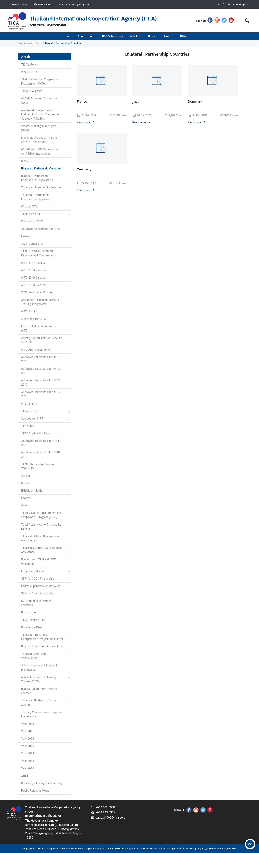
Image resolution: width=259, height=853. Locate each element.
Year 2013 (27, 746)
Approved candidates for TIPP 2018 (40, 443)
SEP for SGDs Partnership (37, 578)
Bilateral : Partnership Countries (63, 43)
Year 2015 (27, 761)
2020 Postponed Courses (37, 292)
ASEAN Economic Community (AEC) (39, 100)
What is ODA (29, 72)
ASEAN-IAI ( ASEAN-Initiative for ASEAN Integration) (39, 151)
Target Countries (31, 91)
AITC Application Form (35, 349)
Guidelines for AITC (33, 319)
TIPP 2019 (28, 426)
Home (68, 36)
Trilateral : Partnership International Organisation (37, 197)
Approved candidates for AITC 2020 (40, 394)
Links (167, 36)
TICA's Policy (29, 64)
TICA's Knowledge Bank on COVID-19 (38, 466)
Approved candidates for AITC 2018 (40, 371)
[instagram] (217, 20)
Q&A (183, 36)
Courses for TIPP (32, 418)
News (151, 36)
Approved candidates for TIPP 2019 (40, 454)
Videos (25, 505)
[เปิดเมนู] (248, 36)
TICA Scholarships (113, 36)
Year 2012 (27, 738)
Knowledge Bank (31, 627)
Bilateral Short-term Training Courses (39, 691)
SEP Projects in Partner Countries (36, 603)
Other (24, 775)
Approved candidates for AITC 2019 (40, 382)
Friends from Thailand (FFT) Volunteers (39, 561)
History (25, 236)
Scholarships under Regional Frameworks (39, 667)
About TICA (85, 36)
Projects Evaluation (33, 571)
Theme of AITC (31, 214)
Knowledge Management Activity (42, 783)
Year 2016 (27, 768)
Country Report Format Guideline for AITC (41, 340)
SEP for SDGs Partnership (37, 593)
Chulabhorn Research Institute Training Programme (40, 302)
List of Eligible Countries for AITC (39, 328)
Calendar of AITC (32, 221)
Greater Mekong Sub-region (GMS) (38, 128)
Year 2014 (27, 753)
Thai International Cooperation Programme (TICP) (40, 81)
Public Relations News (35, 790)
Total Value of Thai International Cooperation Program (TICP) (41, 515)
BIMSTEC (27, 161)
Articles (26, 475)
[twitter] (224, 20)
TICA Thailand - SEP (34, 620)
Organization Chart (32, 243)
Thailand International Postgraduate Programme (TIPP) (42, 637)
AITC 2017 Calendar (34, 262)
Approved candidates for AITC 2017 (40, 359)
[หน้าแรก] (17, 21)
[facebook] (210, 20)
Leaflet (25, 498)
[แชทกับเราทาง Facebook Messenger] (250, 844)
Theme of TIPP (31, 411)
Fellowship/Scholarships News (40, 586)
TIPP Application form (35, 433)
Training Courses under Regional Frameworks (41, 714)
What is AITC (29, 206)
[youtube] (231, 20)
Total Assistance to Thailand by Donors (41, 526)
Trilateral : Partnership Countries (41, 187)
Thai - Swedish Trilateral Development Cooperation (37, 253)
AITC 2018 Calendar (33, 270)
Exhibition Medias (32, 490)
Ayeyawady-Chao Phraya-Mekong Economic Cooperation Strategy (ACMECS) (40, 114)
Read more (83, 122)
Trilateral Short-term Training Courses (39, 702)
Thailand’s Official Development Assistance (41, 550)
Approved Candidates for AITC (40, 229)
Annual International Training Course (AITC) (39, 679)
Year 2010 (27, 723)
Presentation (29, 612)
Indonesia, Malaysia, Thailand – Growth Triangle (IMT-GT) (40, 140)
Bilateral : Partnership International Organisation (37, 178)
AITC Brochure (30, 311)
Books (25, 483)
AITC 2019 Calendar (33, 277)
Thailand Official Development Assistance (40, 538)
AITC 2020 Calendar (33, 285)
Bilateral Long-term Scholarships (42, 646)
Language (239, 4)
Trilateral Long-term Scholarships (34, 656)
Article (134, 36)
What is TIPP (29, 403)
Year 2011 (27, 731)
